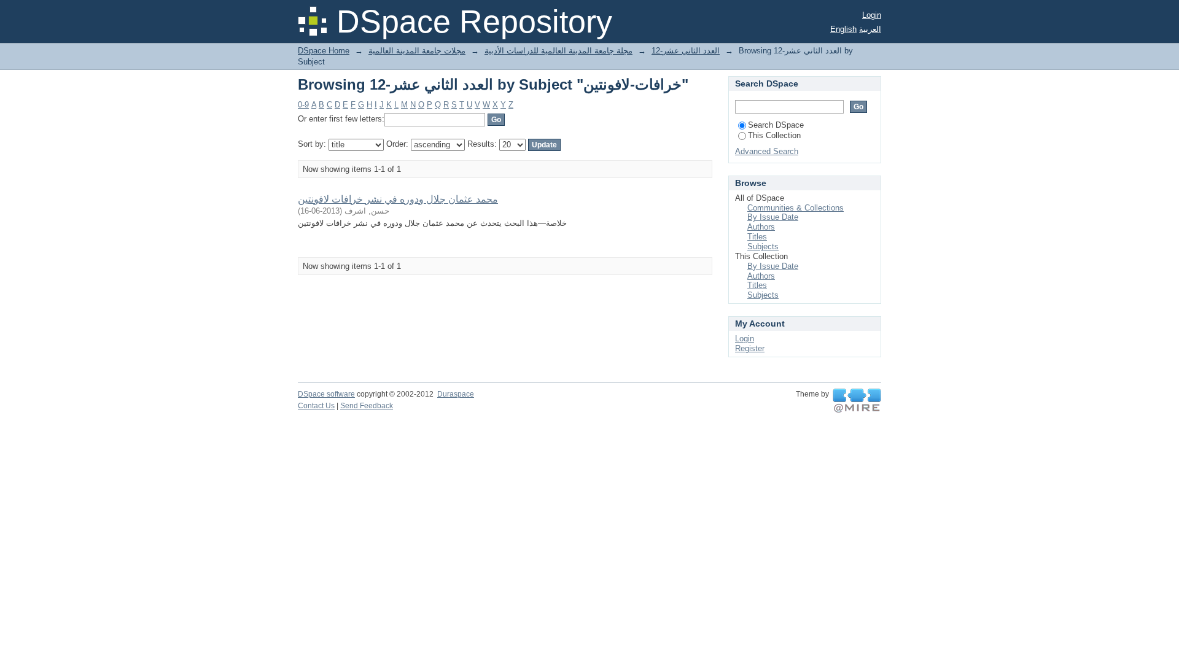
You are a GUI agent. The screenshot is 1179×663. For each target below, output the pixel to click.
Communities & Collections (795, 207)
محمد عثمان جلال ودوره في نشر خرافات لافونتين (398, 199)
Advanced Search (766, 151)
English (843, 29)
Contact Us (316, 405)
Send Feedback (366, 405)
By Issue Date (772, 217)
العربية (870, 29)
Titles (757, 236)
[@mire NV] (857, 401)
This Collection (774, 135)
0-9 (303, 104)
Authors (761, 226)
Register (750, 348)
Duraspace (455, 394)
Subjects (763, 246)
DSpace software (326, 394)
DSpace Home (323, 50)
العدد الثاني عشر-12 (686, 50)
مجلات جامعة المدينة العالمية (416, 50)
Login (871, 15)
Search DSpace (776, 125)
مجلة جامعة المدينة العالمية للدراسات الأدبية (558, 50)
